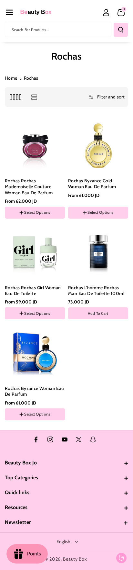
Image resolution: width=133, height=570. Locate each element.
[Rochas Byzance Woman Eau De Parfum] (35, 353)
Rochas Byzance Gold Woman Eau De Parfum (92, 183)
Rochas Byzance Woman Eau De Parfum (34, 391)
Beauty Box (75, 559)
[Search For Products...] (121, 30)
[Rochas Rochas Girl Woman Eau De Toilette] (35, 252)
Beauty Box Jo (21, 463)
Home (11, 78)
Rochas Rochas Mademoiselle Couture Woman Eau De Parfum (29, 186)
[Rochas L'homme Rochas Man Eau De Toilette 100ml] (98, 252)
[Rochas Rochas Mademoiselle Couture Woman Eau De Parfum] (35, 145)
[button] (9, 12)
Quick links (17, 492)
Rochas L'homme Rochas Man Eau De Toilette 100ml (96, 290)
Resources (16, 507)
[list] (34, 97)
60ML (28, 432)
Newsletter (18, 522)
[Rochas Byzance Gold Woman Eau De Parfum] (98, 145)
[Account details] (106, 13)
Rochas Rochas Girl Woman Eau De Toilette (33, 290)
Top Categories (21, 477)
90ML (12, 432)
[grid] (15, 97)
